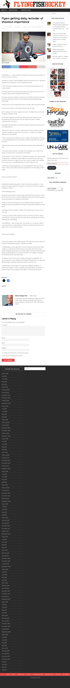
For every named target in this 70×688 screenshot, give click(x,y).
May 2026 (4, 381)
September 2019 (6, 599)
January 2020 (5, 588)
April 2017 (4, 667)
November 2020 (6, 561)
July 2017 (4, 661)
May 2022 (4, 512)
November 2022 (6, 495)
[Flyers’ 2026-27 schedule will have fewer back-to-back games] (61, 77)
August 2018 (5, 634)
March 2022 (5, 517)
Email (3, 343)
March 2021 (5, 550)
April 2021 (4, 547)
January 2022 (5, 523)
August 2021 (5, 536)
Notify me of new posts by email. (13, 355)
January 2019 (5, 621)
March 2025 (5, 419)
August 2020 (5, 569)
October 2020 (5, 563)
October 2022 (5, 498)
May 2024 (4, 447)
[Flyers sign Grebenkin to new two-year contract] (53, 71)
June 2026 (4, 379)
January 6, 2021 (8, 26)
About (13, 674)
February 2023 (5, 487)
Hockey (34, 26)
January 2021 (5, 555)
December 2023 (6, 460)
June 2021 (4, 542)
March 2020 (5, 583)
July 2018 (4, 637)
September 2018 (6, 631)
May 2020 (4, 577)
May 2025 (4, 414)
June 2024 (4, 444)
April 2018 (4, 645)
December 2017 (6, 656)
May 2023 (4, 479)
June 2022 (4, 509)
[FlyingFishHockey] (35, 7)
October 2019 (5, 596)
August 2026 (5, 373)
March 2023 (5, 485)
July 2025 (4, 408)
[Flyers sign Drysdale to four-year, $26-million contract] (53, 77)
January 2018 (5, 653)
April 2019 (4, 612)
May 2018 (4, 642)
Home (8, 674)
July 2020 (4, 572)
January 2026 (5, 392)
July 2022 (4, 506)
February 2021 (5, 553)
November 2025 (6, 398)
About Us (3, 10)
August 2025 (5, 406)
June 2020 (4, 574)
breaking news (27, 26)
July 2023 (4, 474)
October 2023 (5, 466)
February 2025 (5, 422)
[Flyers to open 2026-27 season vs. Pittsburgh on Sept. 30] (53, 88)
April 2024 (4, 449)
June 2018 (4, 640)
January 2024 (5, 457)
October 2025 (5, 400)
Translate (60, 190)
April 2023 (4, 482)
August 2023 (5, 471)
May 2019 (4, 610)
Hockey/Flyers (13, 10)
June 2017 (4, 664)
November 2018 (6, 626)
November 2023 (6, 463)
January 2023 (5, 490)
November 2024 (6, 430)
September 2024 (6, 436)
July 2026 (4, 376)
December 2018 (6, 623)
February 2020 (5, 585)
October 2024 (5, 433)
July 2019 (4, 604)
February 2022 (5, 520)
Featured (58, 674)
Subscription (21, 674)
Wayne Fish (18, 26)
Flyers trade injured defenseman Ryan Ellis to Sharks (60, 51)
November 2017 (6, 659)
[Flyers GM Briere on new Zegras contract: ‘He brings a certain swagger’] (53, 82)
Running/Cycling (26, 10)
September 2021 (6, 534)
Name (3, 338)
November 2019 (6, 593)
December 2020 (6, 558)
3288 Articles (33, 296)
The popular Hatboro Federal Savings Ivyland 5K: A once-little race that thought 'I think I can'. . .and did (60, 26)
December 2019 (6, 591)
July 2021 (4, 539)
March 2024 (5, 452)
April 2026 (4, 384)
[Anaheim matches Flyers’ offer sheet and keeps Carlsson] (57, 94)
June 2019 (4, 607)
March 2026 (5, 387)
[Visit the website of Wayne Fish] (15, 307)
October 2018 (5, 629)
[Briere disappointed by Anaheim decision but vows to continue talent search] (61, 88)
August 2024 (5, 438)
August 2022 (5, 504)
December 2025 (6, 395)
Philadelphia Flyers (38, 674)
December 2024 (6, 427)
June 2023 (4, 476)
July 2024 (4, 441)
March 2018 (5, 648)
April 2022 (4, 515)
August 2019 (5, 602)
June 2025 (4, 411)
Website (4, 348)
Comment (4, 325)
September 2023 (6, 468)
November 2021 (6, 528)
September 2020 (6, 566)
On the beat (66, 674)
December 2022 (6, 493)
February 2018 (5, 650)
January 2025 (5, 425)
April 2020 (4, 580)
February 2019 (5, 618)
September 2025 (6, 403)
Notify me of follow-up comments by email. (16, 353)
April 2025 (4, 417)
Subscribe (52, 168)
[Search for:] (59, 13)
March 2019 (5, 615)
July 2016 (4, 670)
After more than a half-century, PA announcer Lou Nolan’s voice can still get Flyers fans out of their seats (60, 37)
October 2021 (5, 531)
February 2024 (5, 455)
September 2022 (6, 501)
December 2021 (6, 525)
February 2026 (5, 389)
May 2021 (4, 544)
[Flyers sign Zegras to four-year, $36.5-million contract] (61, 82)
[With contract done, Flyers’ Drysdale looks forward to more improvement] (61, 71)
